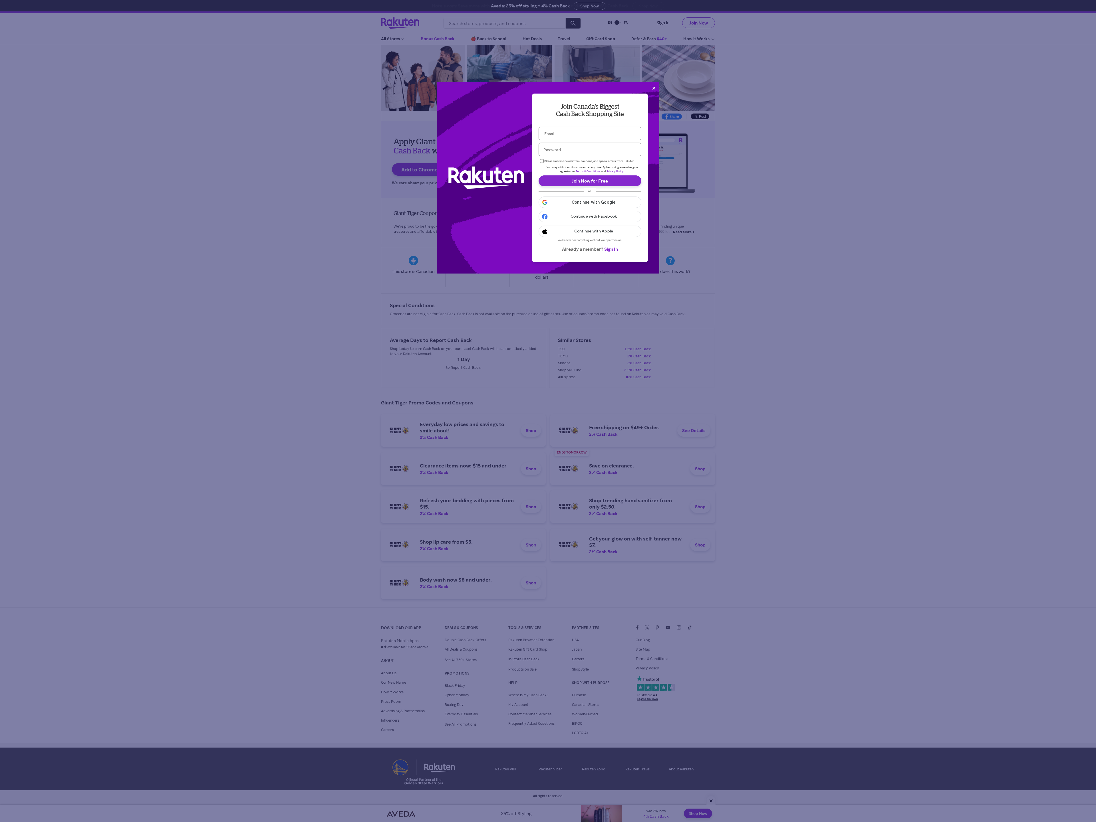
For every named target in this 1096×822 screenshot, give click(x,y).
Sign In (611, 249)
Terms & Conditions (588, 171)
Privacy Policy (615, 171)
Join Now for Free (590, 181)
